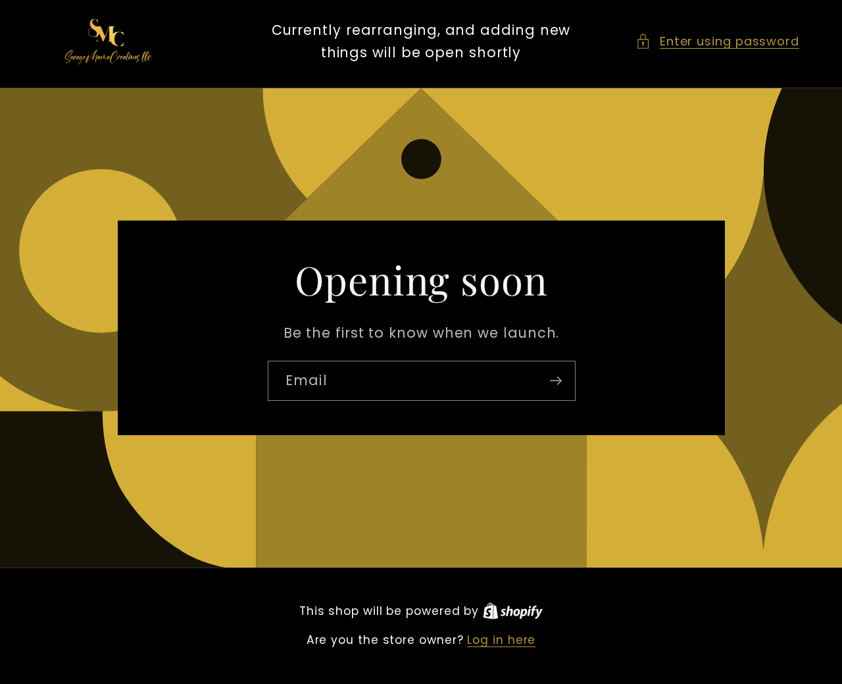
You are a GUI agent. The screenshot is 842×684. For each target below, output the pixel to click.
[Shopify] (513, 611)
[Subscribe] (555, 381)
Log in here (501, 640)
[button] (717, 41)
